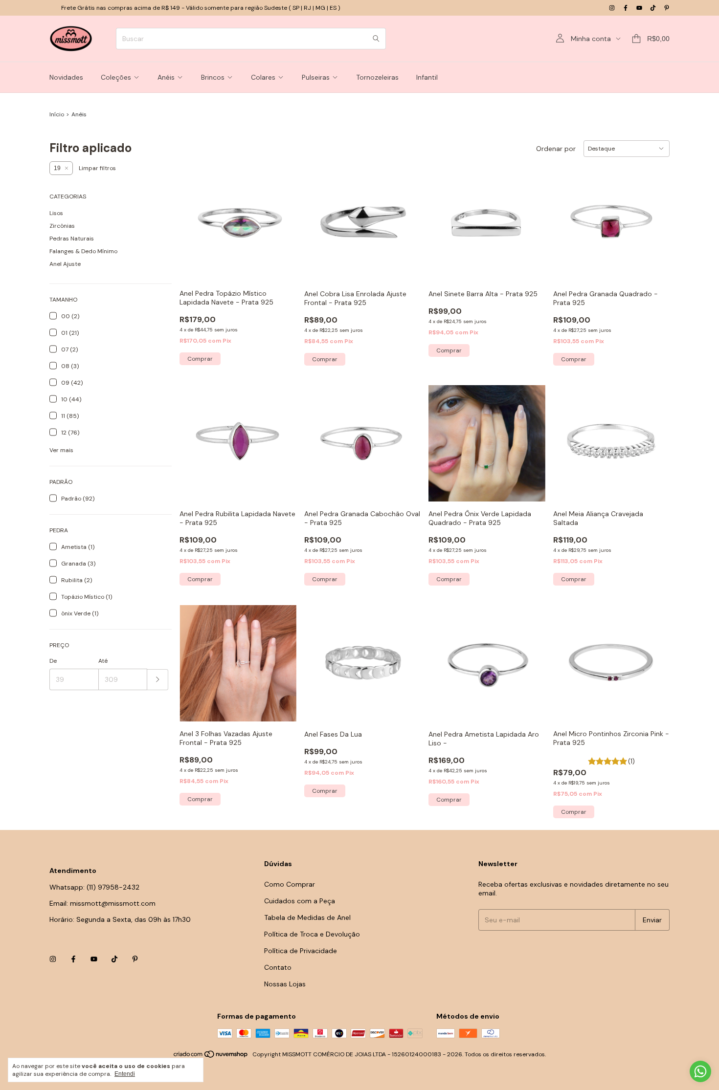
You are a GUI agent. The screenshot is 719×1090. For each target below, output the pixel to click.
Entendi (124, 1073)
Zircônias (62, 226)
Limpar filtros (97, 168)
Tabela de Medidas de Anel (307, 917)
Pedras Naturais (71, 238)
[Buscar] (376, 38)
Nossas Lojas (285, 984)
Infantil (427, 77)
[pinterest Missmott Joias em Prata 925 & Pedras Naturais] (667, 8)
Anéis (166, 77)
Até (103, 661)
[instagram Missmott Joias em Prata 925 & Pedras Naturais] (612, 8)
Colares (263, 77)
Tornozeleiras (377, 77)
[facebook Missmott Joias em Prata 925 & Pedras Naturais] (626, 8)
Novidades (66, 77)
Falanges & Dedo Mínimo (83, 251)
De (53, 661)
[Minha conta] (560, 38)
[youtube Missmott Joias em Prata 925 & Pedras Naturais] (639, 8)
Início (56, 114)
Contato (278, 967)
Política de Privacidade (300, 950)
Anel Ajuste (65, 264)
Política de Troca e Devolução (312, 934)
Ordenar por (556, 148)
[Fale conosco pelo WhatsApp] (700, 1071)
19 (57, 168)
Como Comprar (289, 884)
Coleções (116, 77)
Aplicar (157, 679)
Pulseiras (316, 77)
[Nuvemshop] (211, 1057)
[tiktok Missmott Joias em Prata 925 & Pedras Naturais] (653, 8)
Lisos (56, 213)
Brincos (213, 77)
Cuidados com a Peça (299, 900)
